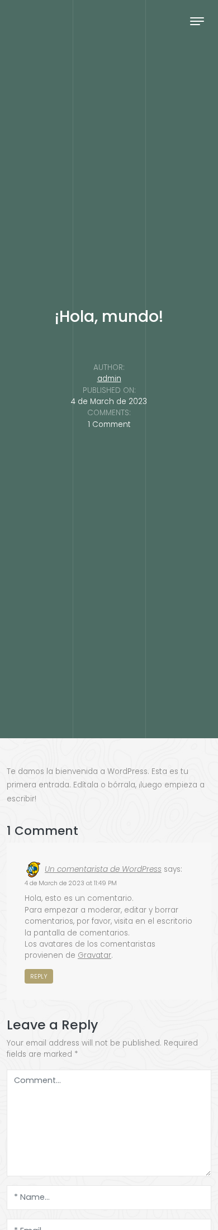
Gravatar (94, 955)
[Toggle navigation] (197, 21)
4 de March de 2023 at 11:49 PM (71, 882)
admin (109, 378)
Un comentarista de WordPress (103, 869)
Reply (39, 976)
